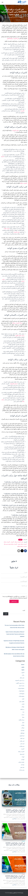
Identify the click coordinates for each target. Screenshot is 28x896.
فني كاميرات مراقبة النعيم (13, 38)
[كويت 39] (21, 2)
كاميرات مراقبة (23, 183)
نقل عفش (22, 767)
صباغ (23, 722)
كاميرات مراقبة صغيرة (22, 544)
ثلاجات (23, 704)
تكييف (23, 698)
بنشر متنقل (22, 677)
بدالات (23, 675)
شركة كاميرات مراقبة (17, 323)
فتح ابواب (22, 730)
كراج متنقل (22, 754)
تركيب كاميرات (15, 130)
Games (22, 664)
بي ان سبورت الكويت (20, 683)
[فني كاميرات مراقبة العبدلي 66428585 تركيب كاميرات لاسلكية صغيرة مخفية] (14, 831)
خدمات (22, 714)
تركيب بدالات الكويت (19, 335)
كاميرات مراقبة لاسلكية (22, 546)
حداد (23, 712)
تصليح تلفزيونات (21, 688)
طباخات (22, 725)
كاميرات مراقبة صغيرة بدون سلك (10, 544)
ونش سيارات (21, 770)
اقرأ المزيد (14, 818)
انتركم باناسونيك (13, 383)
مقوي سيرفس (21, 762)
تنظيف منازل (21, 701)
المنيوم (23, 672)
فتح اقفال (22, 733)
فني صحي (22, 743)
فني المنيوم (22, 735)
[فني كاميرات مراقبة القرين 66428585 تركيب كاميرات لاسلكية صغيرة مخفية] (14, 798)
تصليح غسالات (21, 696)
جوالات (22, 706)
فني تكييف (22, 738)
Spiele (23, 669)
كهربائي (22, 759)
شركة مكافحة (21, 719)
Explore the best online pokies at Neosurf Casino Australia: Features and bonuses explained (15, 634)
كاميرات (22, 110)
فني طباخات (21, 746)
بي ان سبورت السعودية (19, 680)
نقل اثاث (22, 764)
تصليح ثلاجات (21, 693)
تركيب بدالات (7, 228)
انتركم (2, 156)
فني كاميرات (16, 232)
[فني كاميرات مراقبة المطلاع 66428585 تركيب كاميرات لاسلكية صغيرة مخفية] (14, 864)
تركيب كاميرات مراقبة (18, 541)
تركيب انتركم (21, 685)
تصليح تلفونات (21, 690)
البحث (24, 610)
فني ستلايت (22, 741)
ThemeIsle (7, 892)
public (23, 667)
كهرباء (23, 756)
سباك (23, 717)
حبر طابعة (22, 709)
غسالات (22, 727)
